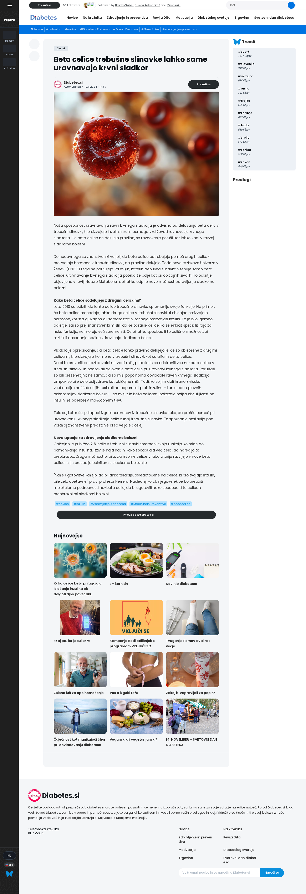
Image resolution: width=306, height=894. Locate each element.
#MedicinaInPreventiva (148, 504)
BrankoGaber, (124, 5)
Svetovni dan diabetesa (274, 17)
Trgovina (241, 17)
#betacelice (180, 504)
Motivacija (184, 17)
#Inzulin (80, 504)
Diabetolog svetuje (213, 17)
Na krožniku (92, 17)
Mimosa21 (173, 5)
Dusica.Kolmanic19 (147, 5)
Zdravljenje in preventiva (127, 17)
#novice (62, 504)
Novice (72, 17)
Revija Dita (161, 17)
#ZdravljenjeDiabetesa (108, 504)
